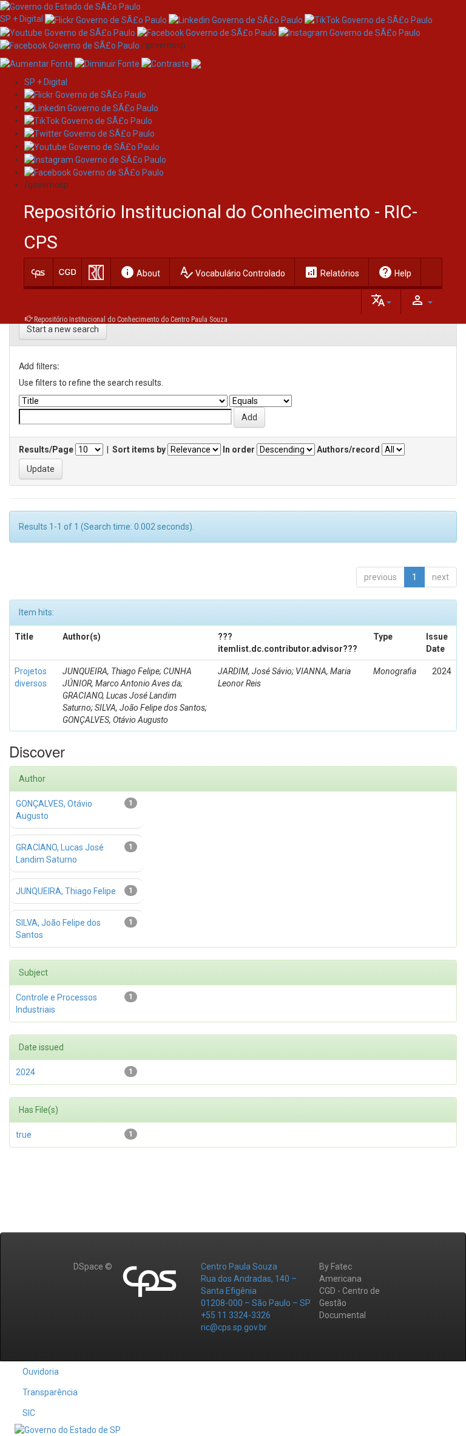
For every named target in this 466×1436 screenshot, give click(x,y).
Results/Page (46, 449)
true (24, 1135)
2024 (25, 1072)
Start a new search (63, 329)
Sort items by (139, 449)
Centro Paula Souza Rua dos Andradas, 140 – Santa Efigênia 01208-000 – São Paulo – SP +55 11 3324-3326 (256, 1291)
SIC (28, 1413)
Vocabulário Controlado (232, 272)
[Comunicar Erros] (196, 63)
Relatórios (331, 272)
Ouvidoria (40, 1371)
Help (394, 272)
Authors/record (348, 449)
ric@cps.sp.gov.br (234, 1327)
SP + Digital (21, 19)
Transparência (50, 1392)
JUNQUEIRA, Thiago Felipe (66, 891)
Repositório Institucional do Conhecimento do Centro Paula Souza (131, 319)
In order (239, 449)
